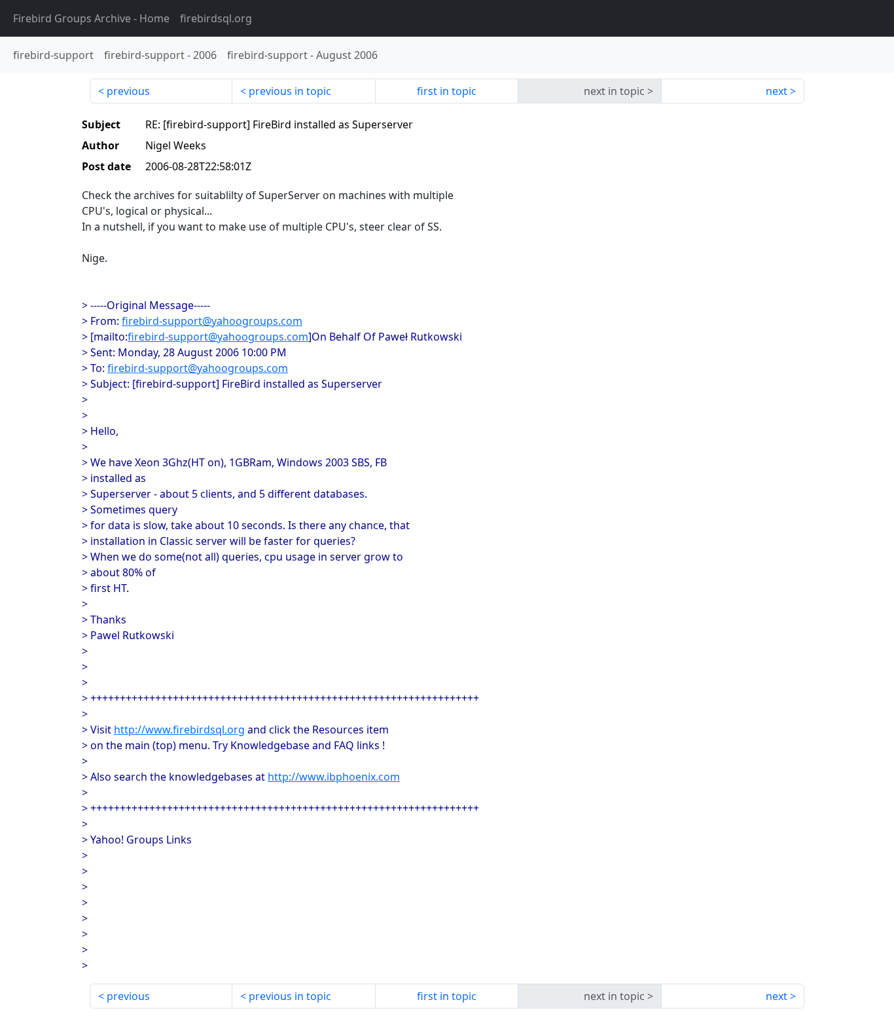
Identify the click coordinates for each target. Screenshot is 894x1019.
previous (128, 91)
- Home (91, 18)
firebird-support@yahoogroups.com (212, 321)
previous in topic (290, 91)
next (776, 91)
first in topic (446, 91)
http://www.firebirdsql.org (179, 729)
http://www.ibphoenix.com (334, 776)
